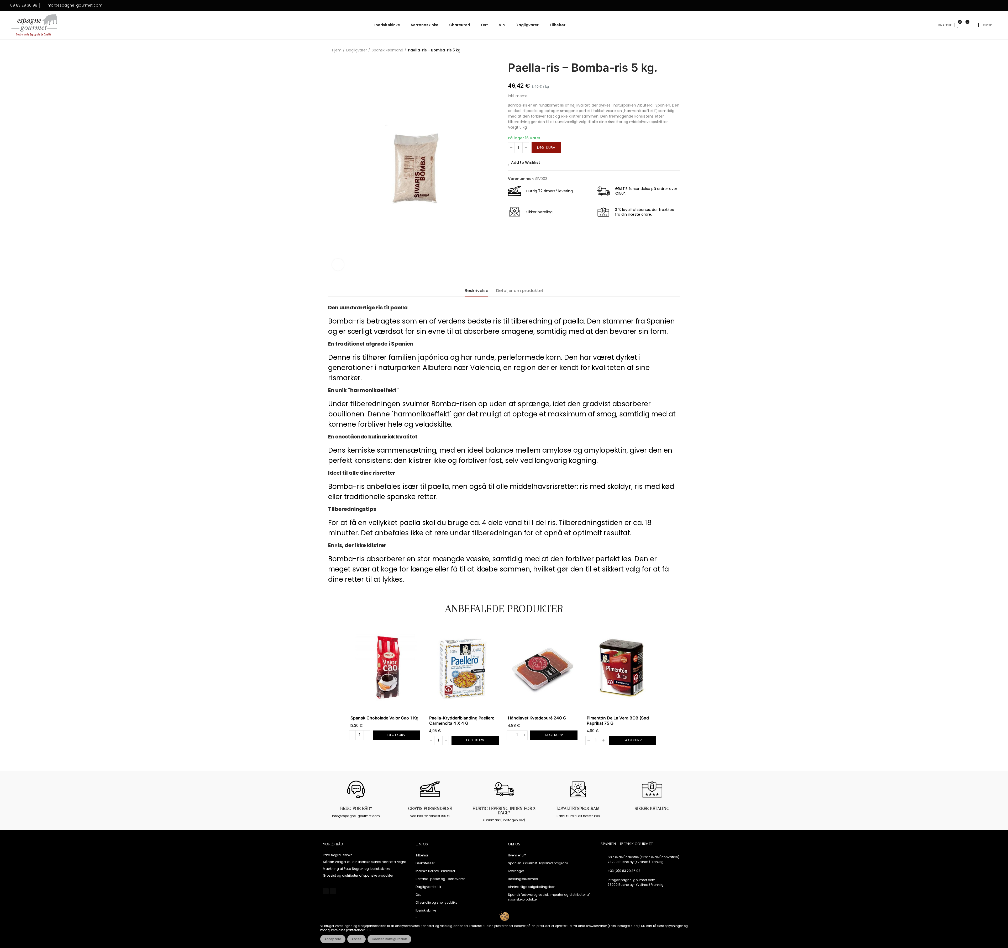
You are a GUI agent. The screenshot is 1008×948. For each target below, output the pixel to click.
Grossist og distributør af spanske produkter (358, 875)
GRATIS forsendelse (430, 808)
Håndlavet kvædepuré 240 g (537, 718)
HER (369, 930)
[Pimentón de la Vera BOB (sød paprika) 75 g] (622, 669)
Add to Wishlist (525, 162)
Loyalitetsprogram (578, 808)
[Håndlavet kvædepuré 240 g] (543, 669)
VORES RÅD (333, 844)
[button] (336, 688)
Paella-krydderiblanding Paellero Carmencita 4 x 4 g (462, 720)
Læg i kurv (546, 147)
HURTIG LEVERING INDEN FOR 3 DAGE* (504, 810)
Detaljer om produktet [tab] (519, 291)
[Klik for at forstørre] (338, 265)
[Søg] (973, 25)
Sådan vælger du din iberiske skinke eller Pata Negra (364, 862)
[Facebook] (326, 891)
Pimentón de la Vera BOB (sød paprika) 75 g (618, 720)
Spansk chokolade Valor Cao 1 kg (384, 718)
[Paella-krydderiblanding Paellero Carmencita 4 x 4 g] (464, 669)
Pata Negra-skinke (337, 855)
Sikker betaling (652, 808)
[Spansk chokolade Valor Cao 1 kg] (385, 669)
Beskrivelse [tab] (476, 291)
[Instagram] (333, 891)
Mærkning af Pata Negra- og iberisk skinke (356, 868)
